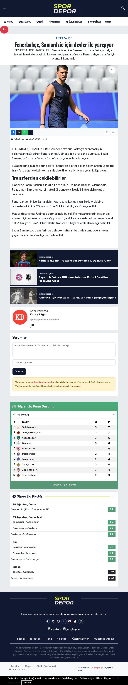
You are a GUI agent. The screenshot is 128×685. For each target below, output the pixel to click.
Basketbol (25, 21)
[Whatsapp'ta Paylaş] (25, 132)
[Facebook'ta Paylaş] (13, 132)
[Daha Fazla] (30, 132)
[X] (52, 621)
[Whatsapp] (81, 621)
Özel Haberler (75, 21)
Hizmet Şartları (17, 670)
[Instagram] (58, 621)
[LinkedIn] (64, 621)
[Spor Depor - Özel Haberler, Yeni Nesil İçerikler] (65, 8)
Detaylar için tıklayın (64, 484)
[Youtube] (69, 621)
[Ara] (123, 8)
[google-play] (71, 629)
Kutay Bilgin (19, 139)
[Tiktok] (75, 621)
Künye (28, 666)
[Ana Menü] (4, 8)
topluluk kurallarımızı (40, 382)
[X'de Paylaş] (19, 132)
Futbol (9, 21)
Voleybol (56, 21)
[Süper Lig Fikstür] (114, 496)
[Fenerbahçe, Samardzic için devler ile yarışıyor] (64, 96)
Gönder (19, 371)
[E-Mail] (32, 325)
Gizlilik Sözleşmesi (46, 666)
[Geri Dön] (4, 30)
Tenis (41, 21)
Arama (108, 21)
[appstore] (54, 629)
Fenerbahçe (64, 38)
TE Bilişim (96, 668)
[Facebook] (47, 621)
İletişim (15, 666)
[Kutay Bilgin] (19, 317)
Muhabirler (95, 21)
